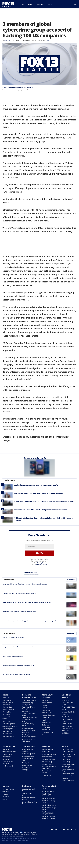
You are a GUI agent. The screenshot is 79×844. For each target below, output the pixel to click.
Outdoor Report (67, 726)
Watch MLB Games (48, 798)
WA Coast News (27, 728)
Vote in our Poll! (30, 573)
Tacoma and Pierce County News (28, 708)
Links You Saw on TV (9, 709)
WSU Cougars (66, 767)
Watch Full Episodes (28, 754)
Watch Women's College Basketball (48, 813)
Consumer (45, 717)
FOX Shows (6, 714)
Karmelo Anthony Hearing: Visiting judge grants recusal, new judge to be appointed (30, 621)
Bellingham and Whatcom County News (28, 724)
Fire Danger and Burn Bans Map (49, 767)
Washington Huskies (68, 764)
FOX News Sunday (48, 732)
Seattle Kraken (66, 759)
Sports (65, 746)
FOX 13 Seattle (16, 41)
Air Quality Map (47, 762)
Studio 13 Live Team (9, 752)
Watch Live (65, 700)
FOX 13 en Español (48, 730)
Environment (46, 725)
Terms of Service (41, 565)
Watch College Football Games (47, 795)
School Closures (67, 724)
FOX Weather (46, 775)
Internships (6, 721)
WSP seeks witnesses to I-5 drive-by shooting (16, 674)
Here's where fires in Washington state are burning (19, 593)
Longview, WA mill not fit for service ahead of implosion (20, 647)
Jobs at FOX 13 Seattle (7, 718)
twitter (71, 829)
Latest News (8, 579)
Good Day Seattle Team (68, 703)
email (75, 829)
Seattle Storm (66, 757)
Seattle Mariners (67, 752)
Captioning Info (7, 729)
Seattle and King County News (27, 703)
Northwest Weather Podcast (28, 799)
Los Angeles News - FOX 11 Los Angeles (29, 736)
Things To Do (66, 714)
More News (47, 695)
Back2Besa (65, 733)
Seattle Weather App (49, 754)
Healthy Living (46, 722)
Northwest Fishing (68, 781)
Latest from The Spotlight (27, 750)
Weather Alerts (47, 757)
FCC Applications (8, 736)
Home (5, 695)
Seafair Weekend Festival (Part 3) (13, 638)
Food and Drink (47, 713)
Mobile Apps (6, 700)
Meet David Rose (28, 756)
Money (5, 786)
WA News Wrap (47, 700)
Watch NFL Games (48, 791)
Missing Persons (27, 763)
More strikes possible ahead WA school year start (18, 665)
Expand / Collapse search (75, 4)
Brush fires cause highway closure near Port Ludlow (19, 612)
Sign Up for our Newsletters (7, 703)
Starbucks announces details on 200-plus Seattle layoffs (36, 485)
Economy (5, 796)
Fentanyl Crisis (27, 765)
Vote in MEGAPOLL (68, 707)
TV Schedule (6, 712)
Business (5, 794)
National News (47, 703)
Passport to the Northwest (7, 762)
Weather (46, 746)
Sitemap (44, 735)
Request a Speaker (8, 724)
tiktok (64, 829)
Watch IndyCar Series (49, 805)
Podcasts (26, 786)
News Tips (5, 698)
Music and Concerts (48, 715)
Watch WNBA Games (49, 816)
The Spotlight (28, 746)
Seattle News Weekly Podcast (29, 790)
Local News (46, 698)
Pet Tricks (65, 709)
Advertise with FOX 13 (9, 726)
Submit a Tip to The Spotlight (28, 769)
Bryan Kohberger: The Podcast (29, 803)
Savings (5, 799)
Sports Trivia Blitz (67, 776)
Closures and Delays (49, 759)
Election (44, 708)
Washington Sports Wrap (68, 770)
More (49, 4)
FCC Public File (7, 731)
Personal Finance (8, 789)
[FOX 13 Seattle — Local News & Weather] (9, 4)
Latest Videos (8, 633)
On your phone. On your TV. (35, 458)
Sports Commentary (68, 773)
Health (44, 720)
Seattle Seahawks (67, 749)
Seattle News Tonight (29, 700)
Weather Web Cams (48, 749)
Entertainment (46, 710)
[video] (71, 640)
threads (68, 829)
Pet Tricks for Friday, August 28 (12, 656)
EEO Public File (7, 734)
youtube (52, 829)
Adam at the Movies (68, 712)
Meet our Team (7, 707)
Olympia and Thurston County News (29, 718)
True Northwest (67, 717)
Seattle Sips (6, 759)
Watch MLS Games (48, 819)
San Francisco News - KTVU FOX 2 (29, 731)
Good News (46, 727)
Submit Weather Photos (67, 720)
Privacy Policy (41, 563)
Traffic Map (46, 752)
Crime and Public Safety (27, 759)
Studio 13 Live (8, 746)
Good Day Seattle (66, 696)
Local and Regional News (29, 696)
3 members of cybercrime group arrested (17, 87)
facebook (60, 829)
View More (71, 580)
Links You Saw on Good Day (67, 729)
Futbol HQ (65, 778)
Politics (44, 705)
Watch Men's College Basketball (49, 808)
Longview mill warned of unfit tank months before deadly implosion (24, 584)
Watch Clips (6, 749)
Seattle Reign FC (67, 762)
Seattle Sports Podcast (27, 794)
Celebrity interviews (8, 766)
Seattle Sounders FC (68, 754)
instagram (56, 829)
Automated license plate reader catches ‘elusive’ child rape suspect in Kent (44, 501)
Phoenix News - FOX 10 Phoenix (29, 740)
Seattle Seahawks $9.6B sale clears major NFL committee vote (38, 493)
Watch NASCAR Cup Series (48, 802)
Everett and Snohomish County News (28, 713)
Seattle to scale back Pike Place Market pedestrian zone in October (40, 510)
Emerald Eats (6, 757)
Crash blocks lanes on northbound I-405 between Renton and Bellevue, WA (26, 602)
